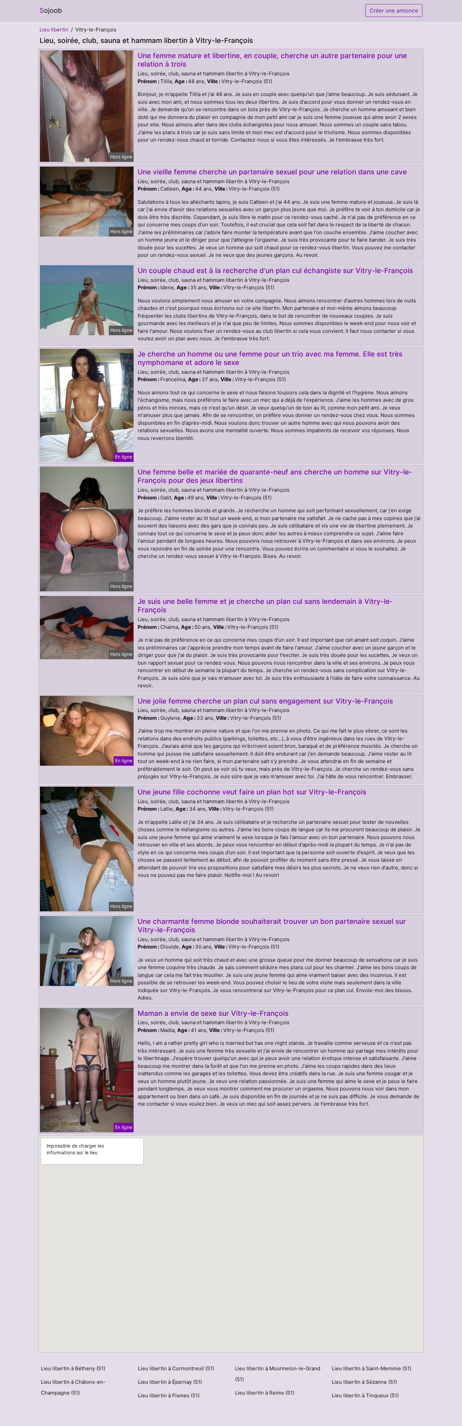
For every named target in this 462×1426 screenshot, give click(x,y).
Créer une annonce (394, 10)
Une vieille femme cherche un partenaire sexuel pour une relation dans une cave (272, 172)
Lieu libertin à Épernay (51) (170, 1382)
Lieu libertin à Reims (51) (264, 1393)
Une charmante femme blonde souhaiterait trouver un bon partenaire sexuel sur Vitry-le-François (272, 925)
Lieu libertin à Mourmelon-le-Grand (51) (277, 1373)
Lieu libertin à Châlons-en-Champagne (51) (73, 1387)
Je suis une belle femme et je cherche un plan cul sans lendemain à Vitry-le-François (265, 605)
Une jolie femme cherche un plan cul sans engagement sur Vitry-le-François (265, 701)
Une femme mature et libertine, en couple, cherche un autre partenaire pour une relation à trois (272, 59)
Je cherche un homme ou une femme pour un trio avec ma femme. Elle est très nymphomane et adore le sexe (270, 358)
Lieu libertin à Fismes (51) (169, 1395)
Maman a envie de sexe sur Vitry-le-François (213, 1013)
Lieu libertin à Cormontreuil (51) (176, 1368)
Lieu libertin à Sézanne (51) (364, 1382)
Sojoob (51, 10)
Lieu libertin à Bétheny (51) (73, 1368)
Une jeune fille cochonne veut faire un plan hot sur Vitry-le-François (252, 792)
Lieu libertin (54, 29)
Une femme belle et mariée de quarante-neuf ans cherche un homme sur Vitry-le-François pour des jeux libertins (275, 476)
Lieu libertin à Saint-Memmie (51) (371, 1368)
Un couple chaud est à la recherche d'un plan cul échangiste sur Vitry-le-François (275, 270)
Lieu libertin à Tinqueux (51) (365, 1395)
